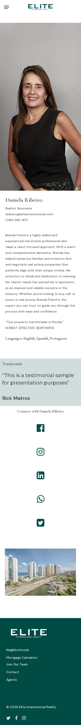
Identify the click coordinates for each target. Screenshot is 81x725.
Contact (12, 672)
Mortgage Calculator (21, 658)
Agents (11, 680)
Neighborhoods (17, 650)
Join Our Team (17, 664)
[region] (40, 574)
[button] (6, 7)
